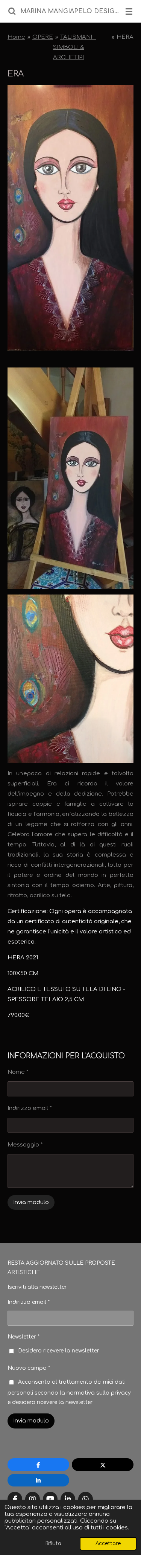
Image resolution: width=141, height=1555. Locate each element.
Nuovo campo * (29, 1368)
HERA (125, 37)
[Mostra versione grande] (70, 679)
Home (16, 37)
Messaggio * (25, 1145)
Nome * (18, 1072)
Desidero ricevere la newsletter (58, 1351)
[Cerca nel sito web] (12, 11)
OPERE (42, 37)
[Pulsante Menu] (129, 11)
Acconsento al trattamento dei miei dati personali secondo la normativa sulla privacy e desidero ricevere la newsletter (69, 1392)
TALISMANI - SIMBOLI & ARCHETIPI (74, 47)
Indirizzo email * (30, 1108)
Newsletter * (23, 1337)
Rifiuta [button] (53, 1543)
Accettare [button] (108, 1543)
